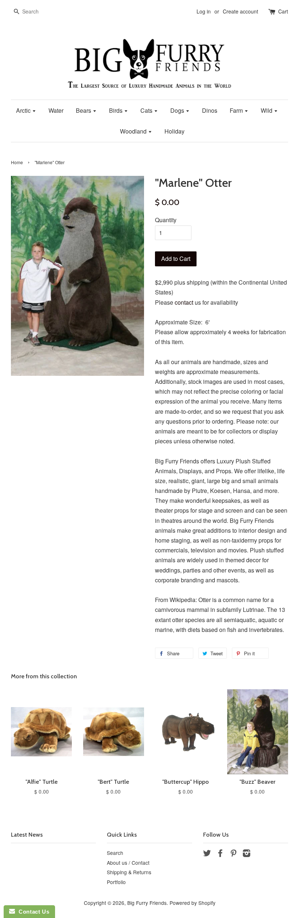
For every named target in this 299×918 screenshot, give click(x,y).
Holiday (174, 131)
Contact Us (32, 912)
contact (184, 302)
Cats (147, 110)
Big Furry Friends (147, 902)
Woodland (134, 131)
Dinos (209, 110)
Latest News (27, 834)
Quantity (165, 220)
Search (115, 852)
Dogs (178, 110)
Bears (84, 110)
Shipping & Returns (129, 872)
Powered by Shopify (192, 902)
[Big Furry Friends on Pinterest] (233, 854)
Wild (267, 110)
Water (55, 110)
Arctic (24, 110)
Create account (240, 11)
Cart (283, 11)
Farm (237, 110)
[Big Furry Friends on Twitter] (207, 854)
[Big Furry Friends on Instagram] (246, 854)
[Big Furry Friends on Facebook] (220, 854)
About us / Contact (128, 862)
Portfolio (116, 882)
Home (17, 162)
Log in (204, 11)
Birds (116, 110)
